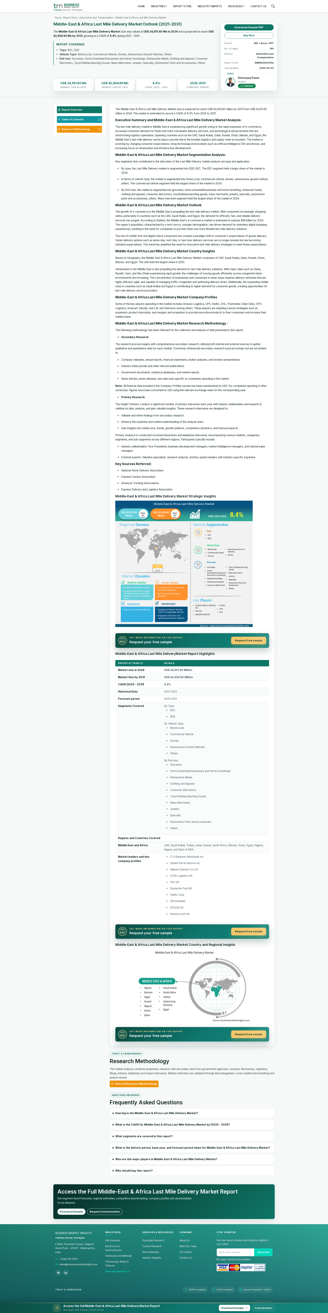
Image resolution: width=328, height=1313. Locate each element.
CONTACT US (258, 6)
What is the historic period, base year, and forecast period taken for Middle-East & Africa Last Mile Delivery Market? (192, 1147)
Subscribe (263, 1252)
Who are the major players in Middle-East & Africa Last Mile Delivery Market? (166, 1159)
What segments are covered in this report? (144, 1136)
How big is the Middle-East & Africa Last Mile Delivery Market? (156, 1113)
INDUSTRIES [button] (158, 6)
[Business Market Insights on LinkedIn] (66, 1273)
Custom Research (152, 1246)
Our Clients (186, 1252)
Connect (248, 86)
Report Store (70, 17)
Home (58, 17)
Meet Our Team (188, 1246)
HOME (141, 6)
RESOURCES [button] (235, 6)
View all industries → (117, 1271)
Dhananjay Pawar (248, 77)
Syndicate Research (153, 1240)
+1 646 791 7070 (68, 1259)
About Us (185, 1240)
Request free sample (248, 640)
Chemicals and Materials (118, 1255)
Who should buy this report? (134, 1170)
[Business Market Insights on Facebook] (58, 1273)
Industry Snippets (151, 1257)
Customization (263, 1307)
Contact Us (186, 1257)
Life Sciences (112, 1240)
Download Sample (71, 1211)
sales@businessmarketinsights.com (78, 1264)
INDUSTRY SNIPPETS (210, 6)
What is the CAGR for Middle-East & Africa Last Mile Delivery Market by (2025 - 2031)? (172, 1124)
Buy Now (249, 35)
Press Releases (150, 1252)
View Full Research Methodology (135, 1083)
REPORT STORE (182, 6)
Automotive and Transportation (96, 17)
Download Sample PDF (249, 27)
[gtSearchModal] (273, 6)
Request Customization (105, 1211)
